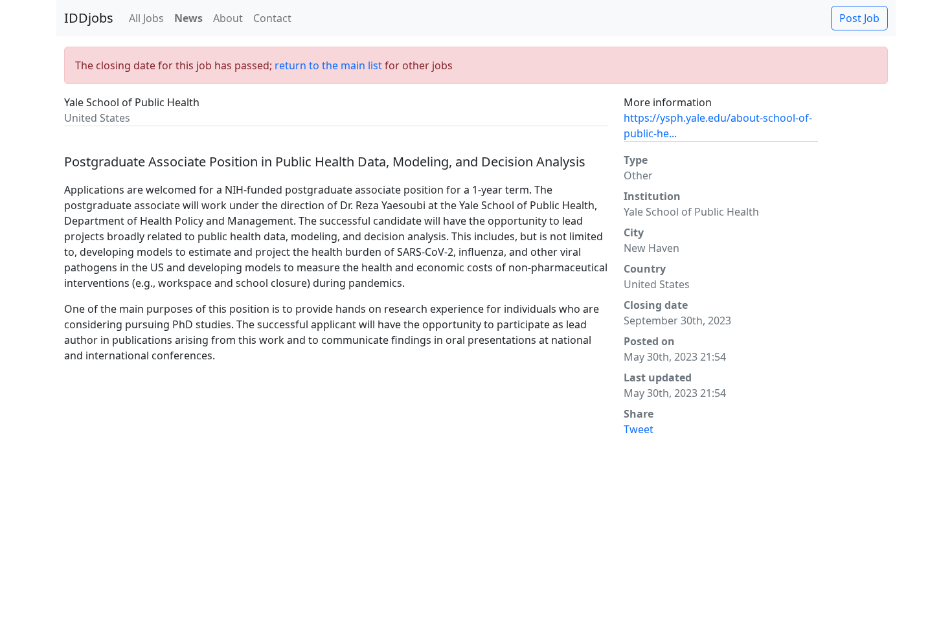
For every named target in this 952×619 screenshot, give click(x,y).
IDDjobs (88, 18)
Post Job (859, 18)
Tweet (638, 429)
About (228, 18)
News (188, 18)
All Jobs (146, 18)
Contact (272, 18)
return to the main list (328, 65)
